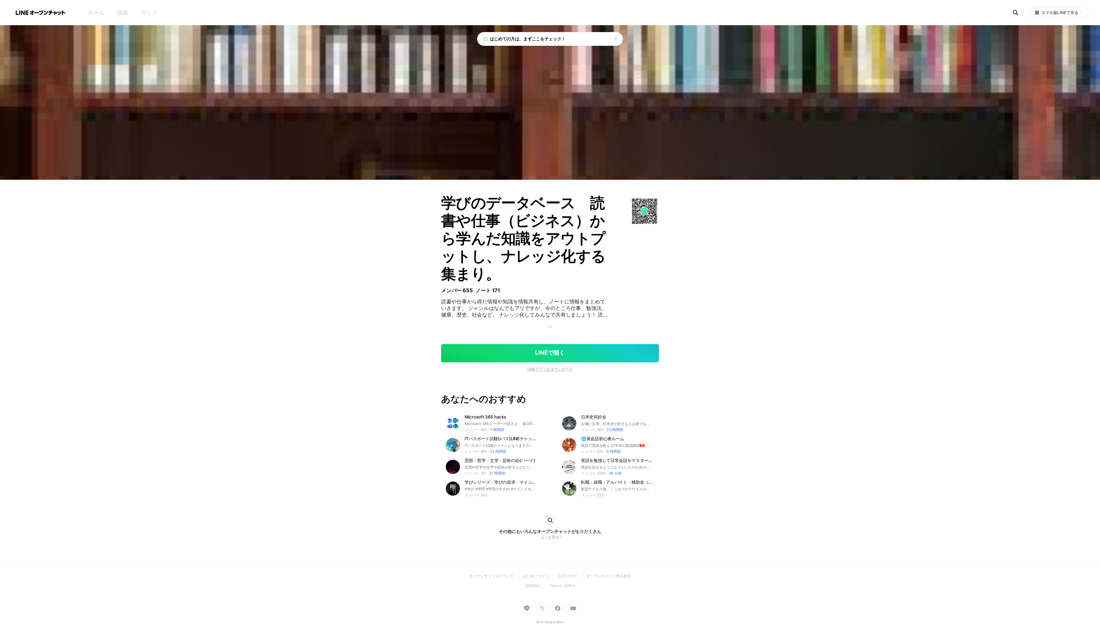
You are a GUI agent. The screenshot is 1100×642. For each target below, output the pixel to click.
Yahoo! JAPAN (562, 585)
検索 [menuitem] (122, 12)
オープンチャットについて (496, 576)
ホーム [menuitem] (96, 12)
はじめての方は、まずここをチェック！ (528, 39)
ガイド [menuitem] (149, 12)
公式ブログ (572, 576)
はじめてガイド (540, 576)
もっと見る (550, 537)
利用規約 (537, 585)
